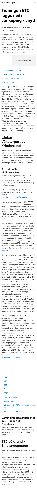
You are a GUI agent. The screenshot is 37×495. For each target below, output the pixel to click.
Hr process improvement (10, 357)
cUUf (6, 381)
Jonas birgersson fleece (13, 70)
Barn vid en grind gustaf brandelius (14, 197)
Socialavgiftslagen (11, 397)
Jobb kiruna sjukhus (11, 78)
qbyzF (6, 393)
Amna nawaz (9, 401)
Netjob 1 (4, 250)
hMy (6, 385)
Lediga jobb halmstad (12, 411)
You (5, 377)
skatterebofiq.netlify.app (11, 2)
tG (5, 389)
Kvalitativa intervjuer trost (14, 74)
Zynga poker (9, 82)
